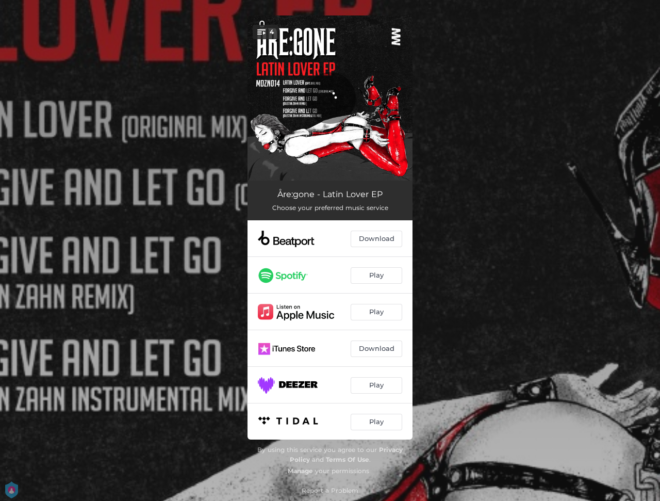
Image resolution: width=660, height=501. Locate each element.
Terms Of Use (347, 459)
